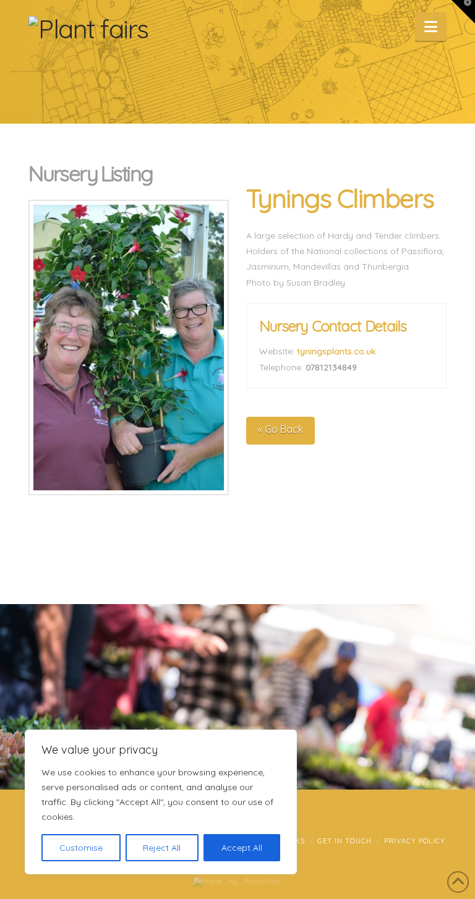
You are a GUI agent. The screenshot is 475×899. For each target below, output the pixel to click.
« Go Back (280, 429)
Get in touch (344, 841)
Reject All (162, 847)
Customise (81, 847)
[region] (161, 802)
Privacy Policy (414, 841)
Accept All (241, 847)
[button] (431, 26)
